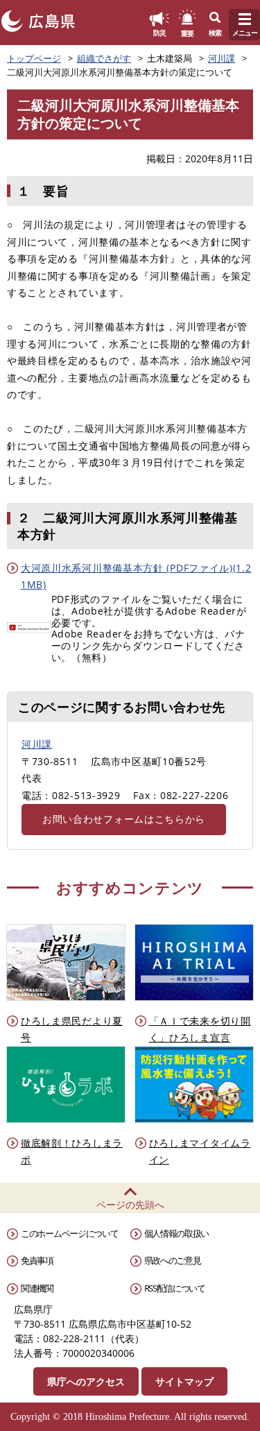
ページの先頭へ (130, 1204)
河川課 (221, 58)
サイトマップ (184, 1381)
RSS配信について (174, 1288)
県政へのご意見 (172, 1260)
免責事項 (37, 1260)
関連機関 (37, 1288)
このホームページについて (69, 1233)
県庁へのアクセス (86, 1381)
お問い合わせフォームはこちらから (123, 818)
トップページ (34, 58)
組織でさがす (104, 58)
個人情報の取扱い (176, 1233)
